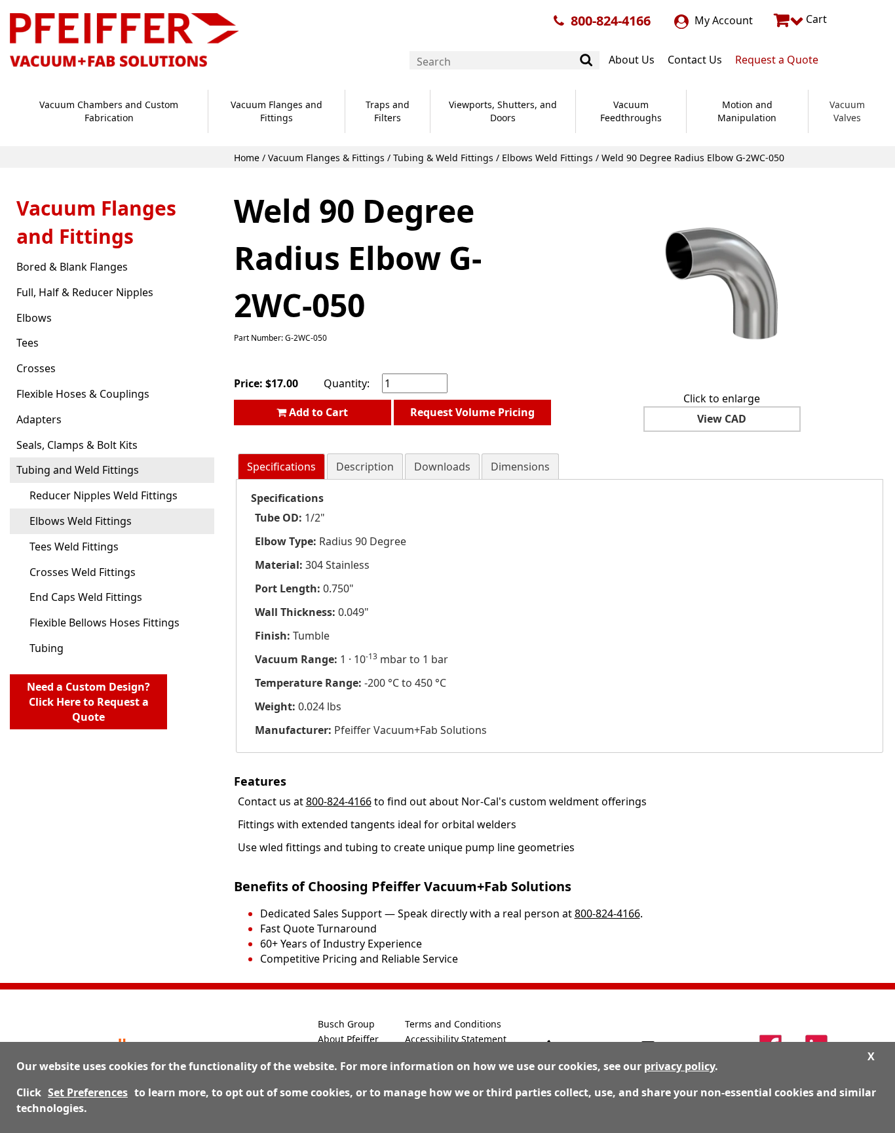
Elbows (34, 318)
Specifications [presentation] (281, 466)
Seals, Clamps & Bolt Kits (77, 445)
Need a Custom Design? (88, 702)
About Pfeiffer (348, 1039)
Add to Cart (317, 412)
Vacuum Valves (847, 111)
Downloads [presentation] (442, 466)
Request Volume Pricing (472, 412)
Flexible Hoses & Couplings (82, 394)
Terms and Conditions (453, 1024)
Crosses (36, 368)
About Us (632, 59)
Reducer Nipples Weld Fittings (103, 495)
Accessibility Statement (455, 1039)
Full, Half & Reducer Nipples (84, 292)
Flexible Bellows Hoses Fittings (104, 622)
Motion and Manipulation (746, 111)
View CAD (721, 419)
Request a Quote (776, 59)
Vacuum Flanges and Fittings (276, 111)
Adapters (39, 419)
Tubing (46, 648)
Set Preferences (88, 1092)
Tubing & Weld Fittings (443, 157)
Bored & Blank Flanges (72, 266)
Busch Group (346, 1024)
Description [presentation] (365, 466)
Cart (815, 19)
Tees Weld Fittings (74, 546)
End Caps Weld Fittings (85, 597)
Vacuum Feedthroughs (631, 111)
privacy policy (679, 1066)
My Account (722, 20)
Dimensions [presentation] (520, 466)
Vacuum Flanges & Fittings (326, 157)
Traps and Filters (387, 111)
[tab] (281, 466)
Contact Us (695, 59)
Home (246, 157)
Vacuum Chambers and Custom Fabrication (108, 111)
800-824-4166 (611, 20)
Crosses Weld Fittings (82, 572)
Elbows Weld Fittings (547, 157)
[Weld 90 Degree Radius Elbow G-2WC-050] (722, 282)
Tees (27, 343)
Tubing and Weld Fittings (77, 470)
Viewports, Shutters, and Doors (503, 111)
